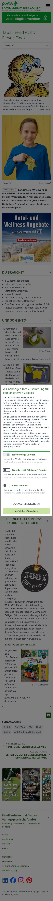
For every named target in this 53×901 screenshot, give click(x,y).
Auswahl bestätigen (26, 504)
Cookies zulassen (26, 511)
